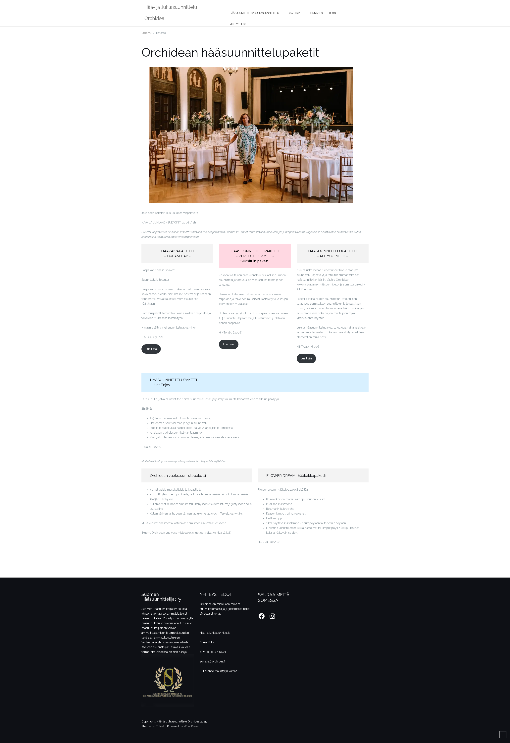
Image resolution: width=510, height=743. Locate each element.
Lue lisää (151, 348)
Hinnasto (316, 13)
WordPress (191, 726)
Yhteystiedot (239, 24)
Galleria (294, 13)
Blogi (332, 13)
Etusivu (146, 32)
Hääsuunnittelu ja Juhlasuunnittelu (254, 13)
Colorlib (161, 726)
